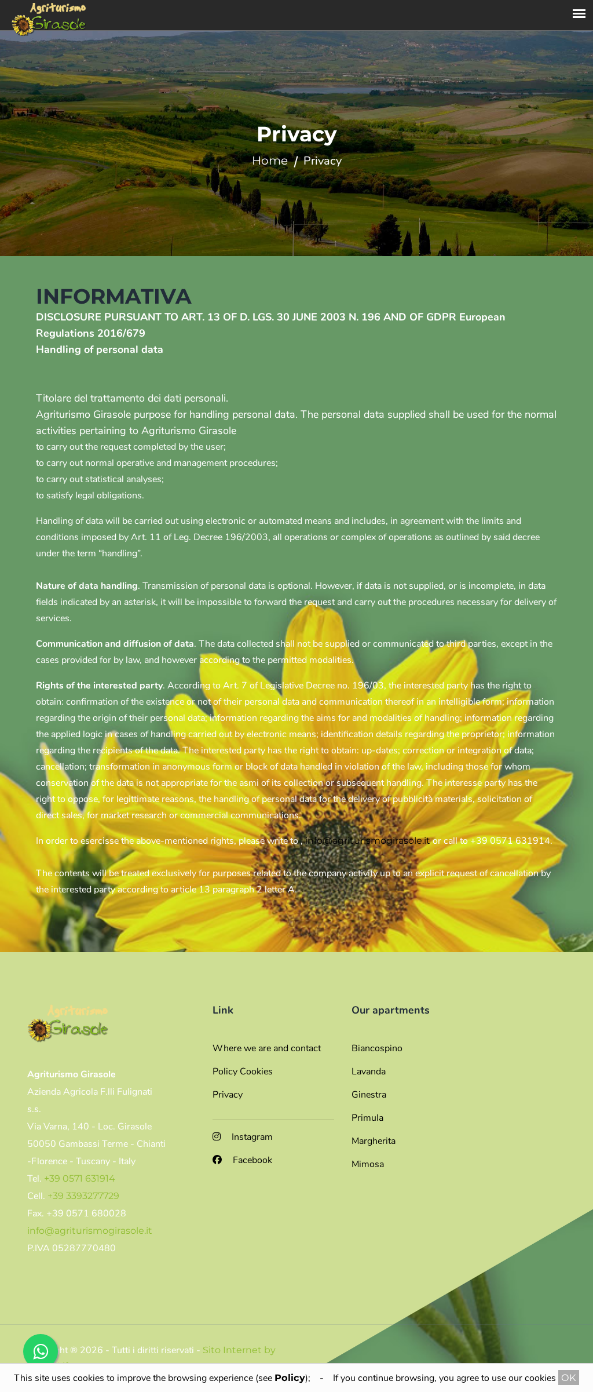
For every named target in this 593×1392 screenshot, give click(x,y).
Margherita (374, 1141)
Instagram (251, 1137)
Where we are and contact (267, 1048)
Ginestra (369, 1094)
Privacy (228, 1094)
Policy (289, 1377)
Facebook (251, 1160)
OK (568, 1377)
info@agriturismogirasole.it (367, 840)
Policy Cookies (243, 1071)
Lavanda (369, 1071)
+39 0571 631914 (79, 1178)
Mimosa (368, 1164)
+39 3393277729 (83, 1195)
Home (270, 160)
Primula (367, 1118)
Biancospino (377, 1048)
